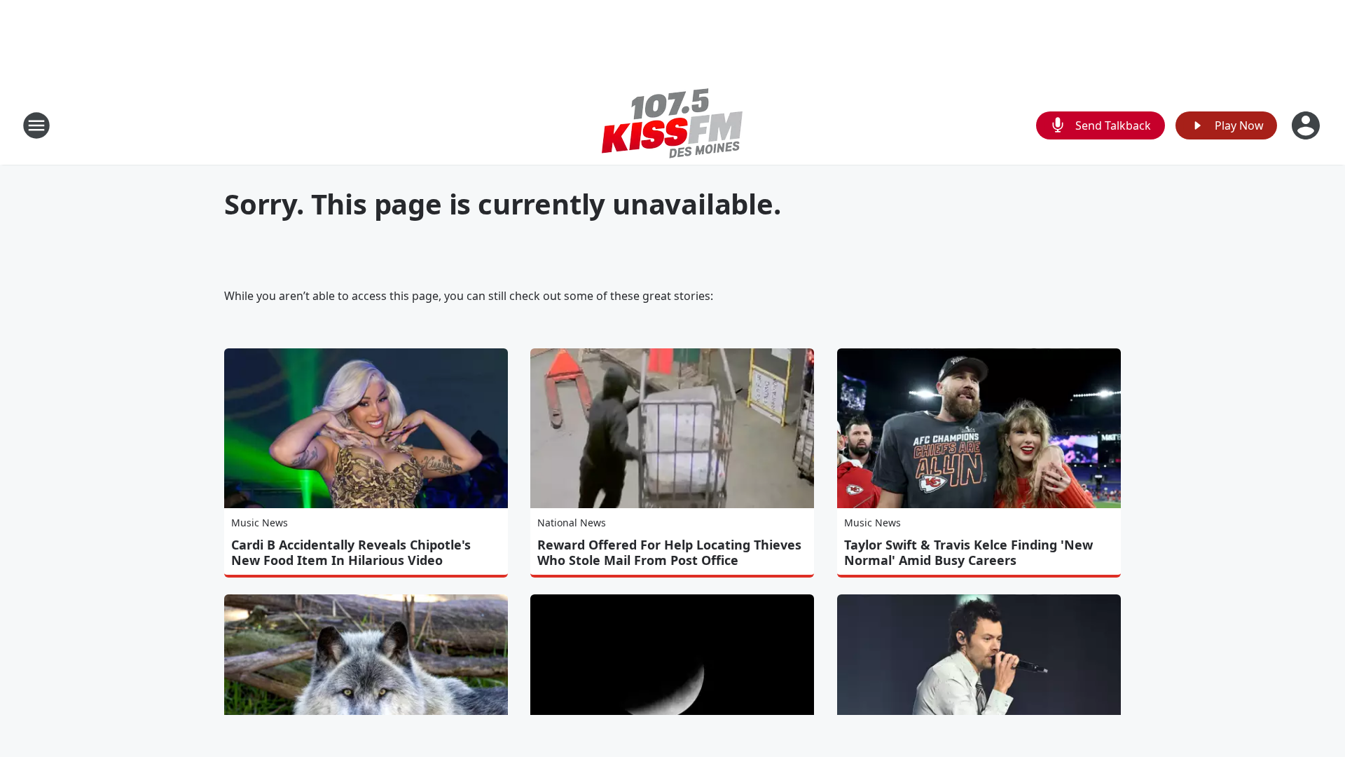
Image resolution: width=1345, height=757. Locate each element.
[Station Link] (672, 125)
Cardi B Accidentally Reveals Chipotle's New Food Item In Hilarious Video (351, 552)
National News (571, 522)
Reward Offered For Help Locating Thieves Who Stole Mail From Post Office (669, 552)
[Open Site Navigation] (36, 125)
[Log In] (1307, 125)
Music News (259, 522)
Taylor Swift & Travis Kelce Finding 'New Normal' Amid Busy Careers (968, 552)
